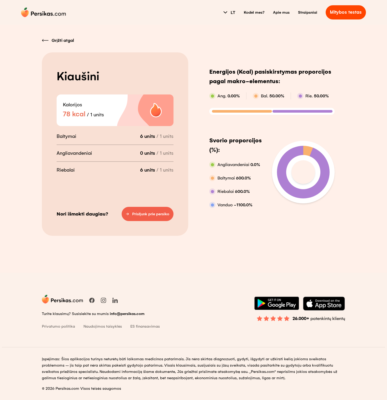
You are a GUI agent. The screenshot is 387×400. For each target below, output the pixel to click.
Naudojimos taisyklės (102, 326)
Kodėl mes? (254, 12)
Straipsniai (307, 12)
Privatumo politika (58, 326)
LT (233, 12)
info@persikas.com (127, 313)
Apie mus (281, 12)
